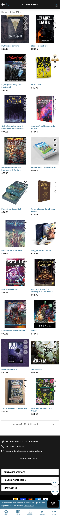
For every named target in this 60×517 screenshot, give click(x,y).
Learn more (28, 505)
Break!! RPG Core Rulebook (43, 167)
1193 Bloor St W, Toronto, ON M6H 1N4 (22, 441)
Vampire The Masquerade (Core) (43, 127)
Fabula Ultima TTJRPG (11, 250)
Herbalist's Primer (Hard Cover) (42, 409)
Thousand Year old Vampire (14, 408)
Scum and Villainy (9, 289)
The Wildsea (36, 369)
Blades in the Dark (39, 46)
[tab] (30, 472)
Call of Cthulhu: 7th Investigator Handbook (41, 290)
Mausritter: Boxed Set (11, 209)
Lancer (34, 330)
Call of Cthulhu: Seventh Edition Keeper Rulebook (12, 127)
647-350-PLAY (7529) (15, 446)
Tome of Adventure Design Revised (43, 210)
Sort (55, 482)
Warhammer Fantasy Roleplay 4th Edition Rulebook (11, 168)
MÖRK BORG (36, 84)
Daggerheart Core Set (41, 250)
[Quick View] (25, 23)
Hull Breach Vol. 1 (9, 369)
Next (54, 424)
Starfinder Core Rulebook (13, 330)
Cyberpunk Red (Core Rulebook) (11, 86)
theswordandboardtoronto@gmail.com (24, 451)
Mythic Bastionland (10, 46)
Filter (55, 491)
